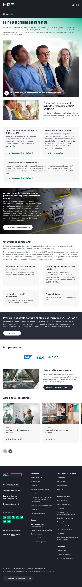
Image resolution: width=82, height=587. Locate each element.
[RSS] (9, 521)
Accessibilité (35, 481)
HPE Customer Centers (64, 530)
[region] (41, 211)
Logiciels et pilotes (37, 538)
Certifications (61, 551)
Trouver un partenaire (64, 554)
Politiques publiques (38, 513)
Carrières (34, 485)
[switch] (11, 534)
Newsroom (60, 489)
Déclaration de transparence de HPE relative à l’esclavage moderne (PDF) (41, 499)
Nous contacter (62, 500)
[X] (9, 517)
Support (10, 490)
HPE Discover (61, 481)
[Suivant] (10, 451)
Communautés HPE (63, 526)
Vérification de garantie (39, 542)
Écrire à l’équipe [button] (10, 497)
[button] (72, 4)
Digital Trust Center (63, 504)
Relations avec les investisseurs (41, 505)
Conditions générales (20, 571)
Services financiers (63, 522)
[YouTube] (4, 521)
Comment (11, 485)
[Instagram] (13, 517)
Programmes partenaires (65, 558)
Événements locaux (63, 485)
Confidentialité (7, 571)
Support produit (36, 534)
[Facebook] (21, 517)
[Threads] (17, 517)
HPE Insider (60, 534)
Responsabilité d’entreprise (40, 489)
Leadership (34, 509)
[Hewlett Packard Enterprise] (8, 4)
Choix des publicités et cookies (36, 571)
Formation (60, 508)
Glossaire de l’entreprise (65, 518)
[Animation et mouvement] (13, 535)
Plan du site (50, 571)
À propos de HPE (36, 478)
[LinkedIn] (4, 517)
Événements (61, 478)
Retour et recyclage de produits (41, 530)
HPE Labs (34, 493)
